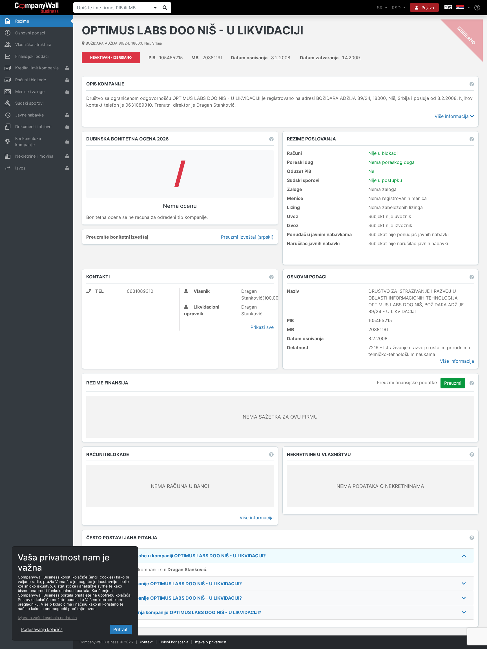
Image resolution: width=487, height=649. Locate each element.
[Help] (477, 7)
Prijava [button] (427, 7)
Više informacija (452, 116)
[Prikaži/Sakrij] (155, 7)
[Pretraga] (164, 7)
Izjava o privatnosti (211, 642)
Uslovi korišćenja (174, 642)
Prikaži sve (262, 327)
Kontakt (146, 642)
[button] (456, 7)
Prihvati (121, 629)
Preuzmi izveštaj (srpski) (247, 237)
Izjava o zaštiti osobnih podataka (47, 617)
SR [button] (380, 7)
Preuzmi (452, 383)
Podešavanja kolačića (42, 629)
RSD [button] (397, 7)
